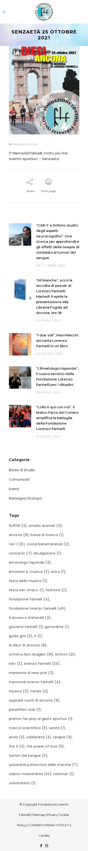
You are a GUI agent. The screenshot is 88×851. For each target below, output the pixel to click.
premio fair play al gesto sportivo (41, 718)
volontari (63, 774)
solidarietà (38, 737)
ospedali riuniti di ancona (34, 700)
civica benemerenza (48, 544)
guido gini (20, 636)
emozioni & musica (29, 571)
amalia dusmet (45, 525)
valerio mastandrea (30, 774)
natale (39, 691)
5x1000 (18, 525)
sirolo (17, 737)
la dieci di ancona (28, 645)
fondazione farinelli (29, 599)
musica (18, 691)
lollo (16, 663)
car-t (17, 544)
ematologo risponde (30, 562)
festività (56, 590)
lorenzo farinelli (42, 663)
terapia (62, 737)
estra (58, 571)
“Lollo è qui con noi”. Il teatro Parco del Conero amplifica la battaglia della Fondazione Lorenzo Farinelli (57, 418)
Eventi (14, 488)
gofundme (57, 626)
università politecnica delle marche (43, 764)
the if (17, 746)
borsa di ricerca (47, 535)
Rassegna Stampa (25, 144)
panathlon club (25, 709)
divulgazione (47, 553)
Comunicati (19, 479)
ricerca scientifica (28, 728)
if (38, 636)
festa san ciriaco (26, 590)
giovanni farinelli (26, 626)
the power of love (45, 746)
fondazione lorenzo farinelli (37, 608)
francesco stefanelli (30, 617)
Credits (44, 835)
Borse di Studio (22, 469)
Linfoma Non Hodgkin (31, 654)
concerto (20, 553)
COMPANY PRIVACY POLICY (49, 825)
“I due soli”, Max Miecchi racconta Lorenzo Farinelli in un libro (57, 340)
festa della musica (28, 580)
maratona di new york (31, 672)
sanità (57, 728)
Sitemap (38, 815)
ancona (19, 535)
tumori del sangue (28, 755)
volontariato (22, 783)
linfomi (65, 654)
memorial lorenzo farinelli (35, 682)
